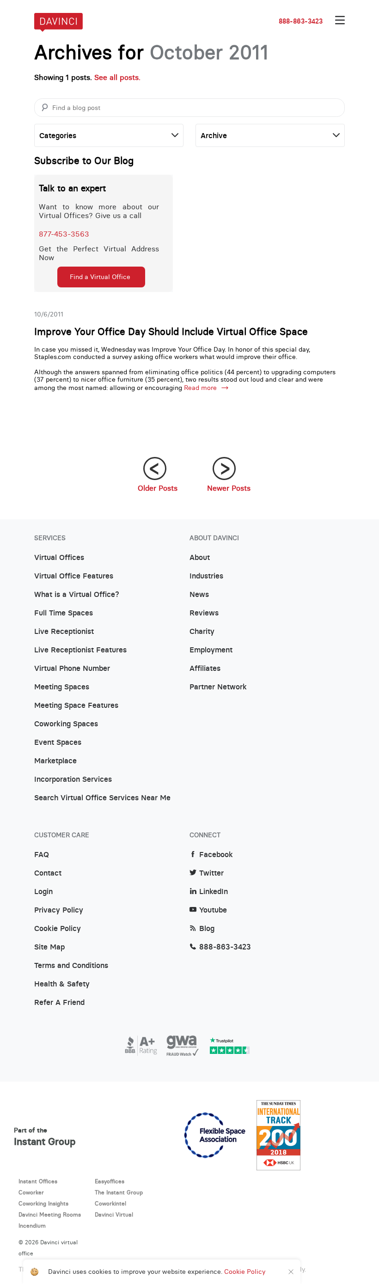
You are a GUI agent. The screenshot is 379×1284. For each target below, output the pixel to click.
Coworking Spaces (66, 724)
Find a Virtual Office (100, 277)
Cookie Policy (57, 929)
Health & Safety (62, 984)
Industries (206, 576)
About (200, 558)
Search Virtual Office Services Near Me (102, 798)
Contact (47, 873)
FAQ (41, 855)
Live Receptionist (64, 631)
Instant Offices (37, 1181)
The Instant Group (119, 1192)
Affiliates (205, 668)
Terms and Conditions (71, 965)
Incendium (32, 1225)
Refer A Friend (59, 1002)
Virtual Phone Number (72, 668)
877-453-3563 (64, 233)
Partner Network (218, 687)
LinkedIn (213, 892)
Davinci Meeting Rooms (49, 1214)
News (199, 594)
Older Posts (157, 488)
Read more (200, 387)
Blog (206, 929)
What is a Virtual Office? (76, 594)
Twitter (211, 873)
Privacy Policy (58, 910)
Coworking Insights (43, 1203)
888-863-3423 (301, 21)
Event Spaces (57, 742)
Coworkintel (110, 1203)
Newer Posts (229, 488)
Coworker (31, 1192)
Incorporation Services (73, 779)
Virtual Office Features (73, 576)
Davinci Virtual (114, 1214)
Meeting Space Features (76, 705)
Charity (202, 631)
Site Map (49, 947)
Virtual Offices (59, 558)
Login (43, 892)
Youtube (213, 910)
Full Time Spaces (63, 613)
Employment (211, 650)
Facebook (216, 855)
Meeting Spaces (61, 687)
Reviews (204, 613)
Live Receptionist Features (80, 650)
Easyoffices (109, 1181)
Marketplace (55, 761)
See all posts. (117, 77)
